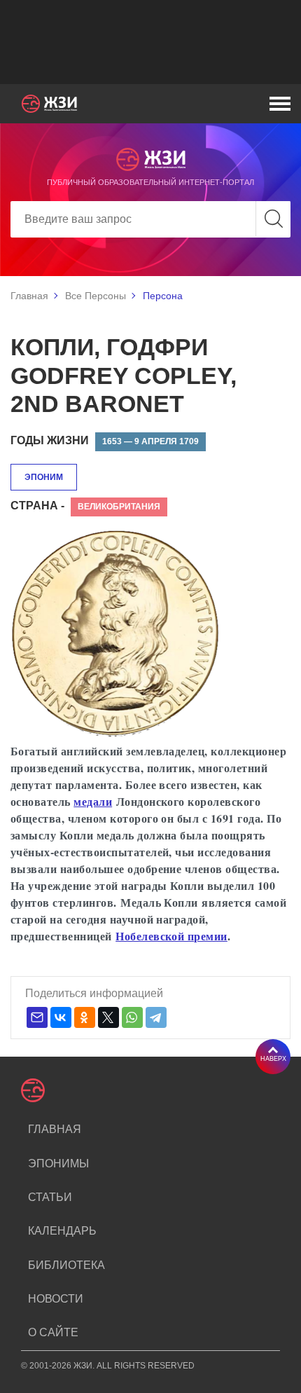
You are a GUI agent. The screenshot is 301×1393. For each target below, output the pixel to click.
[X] (108, 1017)
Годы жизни (49, 440)
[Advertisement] (150, 42)
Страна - (37, 506)
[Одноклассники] (84, 1017)
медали (93, 801)
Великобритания (119, 507)
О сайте (53, 1332)
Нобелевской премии (171, 936)
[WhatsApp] (132, 1017)
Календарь (62, 1231)
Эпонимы (58, 1163)
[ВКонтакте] (60, 1017)
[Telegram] (156, 1017)
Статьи (50, 1197)
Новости (55, 1299)
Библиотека (66, 1265)
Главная (29, 295)
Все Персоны (95, 295)
